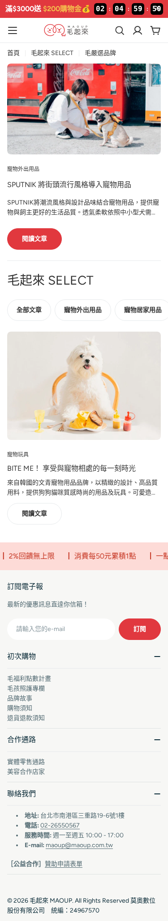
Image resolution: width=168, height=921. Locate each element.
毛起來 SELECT (52, 53)
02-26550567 (60, 825)
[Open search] (119, 30)
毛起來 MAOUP (51, 900)
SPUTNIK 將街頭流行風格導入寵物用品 (69, 184)
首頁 (13, 53)
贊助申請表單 (63, 864)
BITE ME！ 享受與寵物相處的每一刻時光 (71, 468)
